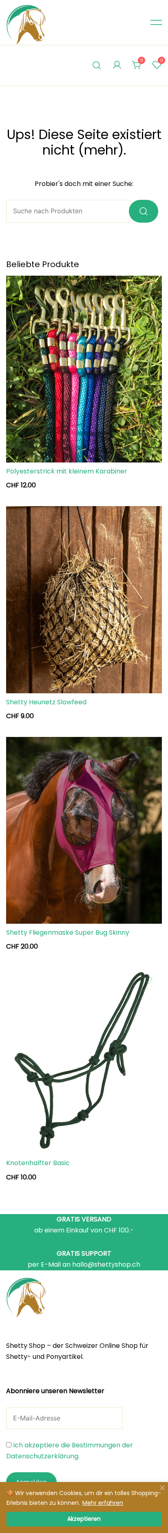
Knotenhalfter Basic (38, 1163)
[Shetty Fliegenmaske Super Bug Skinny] (84, 830)
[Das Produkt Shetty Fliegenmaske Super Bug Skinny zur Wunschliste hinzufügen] (148, 750)
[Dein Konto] (117, 65)
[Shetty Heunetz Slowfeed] (84, 599)
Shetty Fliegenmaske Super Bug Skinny (67, 932)
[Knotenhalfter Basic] (84, 1060)
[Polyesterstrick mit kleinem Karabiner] (84, 369)
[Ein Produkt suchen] (97, 65)
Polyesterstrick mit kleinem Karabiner (66, 471)
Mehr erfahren (102, 1503)
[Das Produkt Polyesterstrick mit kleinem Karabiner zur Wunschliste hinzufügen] (148, 289)
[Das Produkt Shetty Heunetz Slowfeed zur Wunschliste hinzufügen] (148, 519)
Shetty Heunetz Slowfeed (46, 702)
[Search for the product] (143, 211)
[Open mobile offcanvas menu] (156, 22)
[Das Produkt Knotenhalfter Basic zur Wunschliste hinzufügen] (148, 980)
